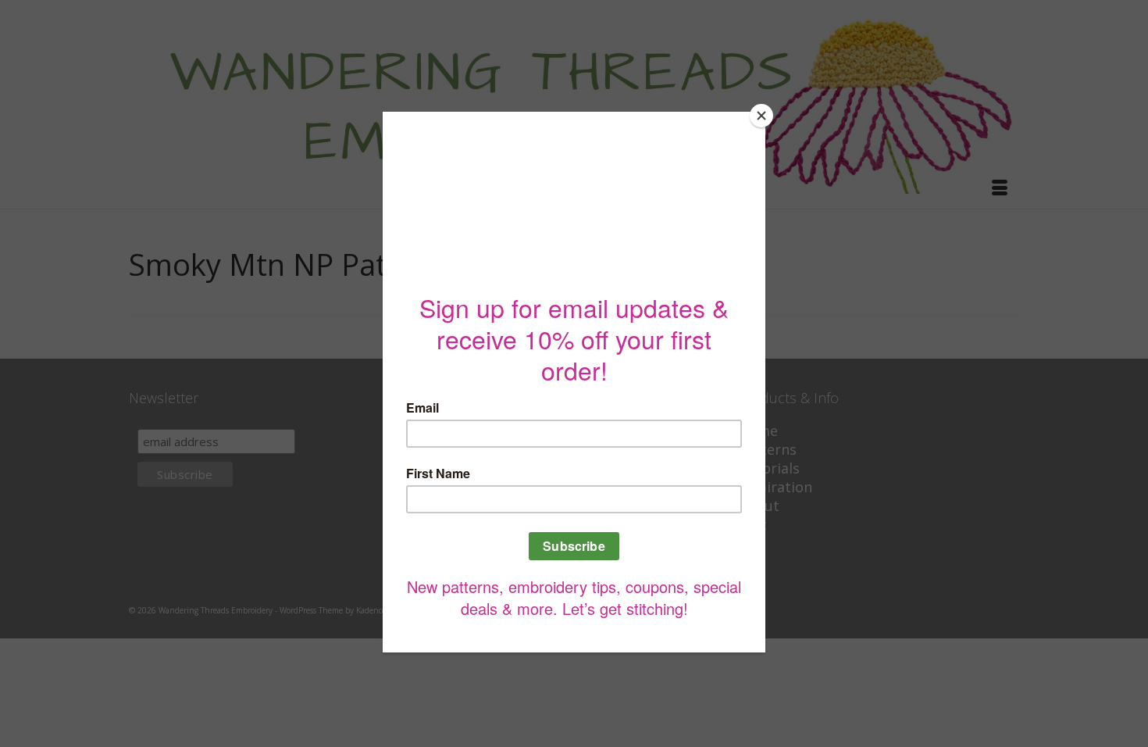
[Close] (761, 115)
